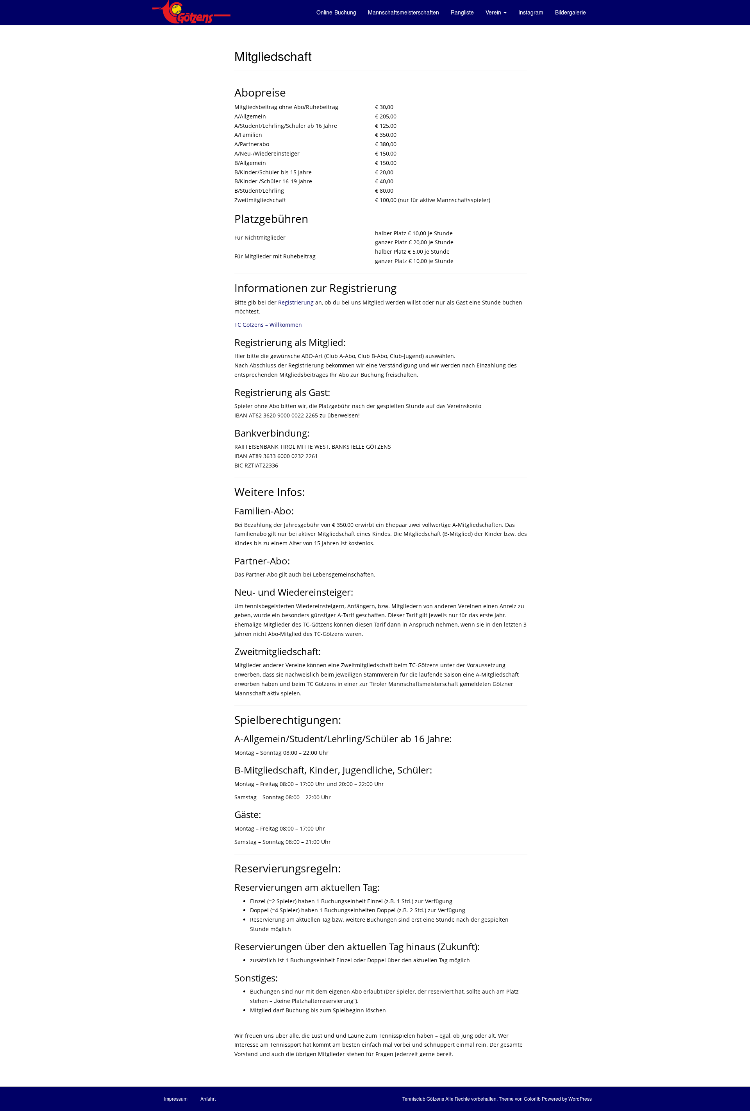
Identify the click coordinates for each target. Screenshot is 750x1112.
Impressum (176, 1098)
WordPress (580, 1098)
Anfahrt (208, 1098)
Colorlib (532, 1098)
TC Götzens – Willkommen (268, 324)
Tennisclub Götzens (423, 1098)
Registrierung (296, 302)
